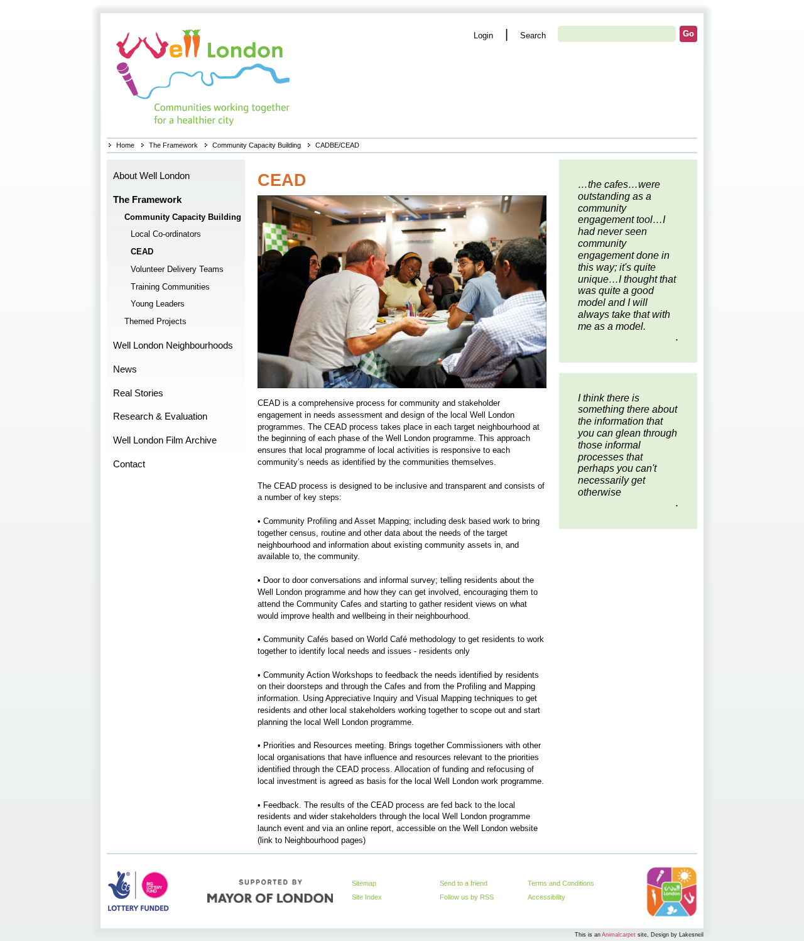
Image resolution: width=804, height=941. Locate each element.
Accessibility (546, 897)
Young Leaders (158, 304)
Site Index (367, 897)
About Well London (151, 176)
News (125, 369)
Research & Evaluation (160, 416)
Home (204, 75)
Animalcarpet (619, 934)
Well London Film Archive (165, 440)
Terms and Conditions (561, 883)
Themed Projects (155, 321)
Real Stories (138, 393)
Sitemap (364, 883)
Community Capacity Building (256, 145)
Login (483, 35)
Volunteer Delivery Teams (177, 269)
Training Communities (170, 287)
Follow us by (467, 897)
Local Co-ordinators (166, 234)
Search (533, 35)
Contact (129, 464)
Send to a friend (463, 883)
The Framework (173, 145)
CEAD (142, 251)
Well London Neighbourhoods (173, 345)
